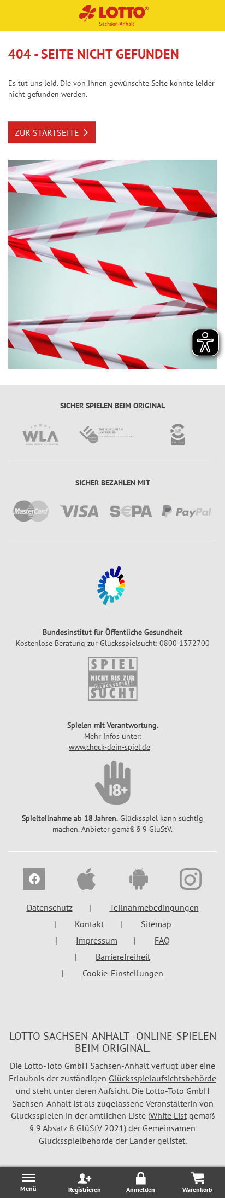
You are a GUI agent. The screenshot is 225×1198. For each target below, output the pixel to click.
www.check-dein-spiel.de (109, 747)
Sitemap (156, 923)
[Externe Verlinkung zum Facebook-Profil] (34, 880)
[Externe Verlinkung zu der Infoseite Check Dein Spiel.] (112, 679)
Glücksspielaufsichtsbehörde (162, 1078)
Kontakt (89, 923)
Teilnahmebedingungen (154, 907)
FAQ (162, 940)
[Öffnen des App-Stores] (87, 880)
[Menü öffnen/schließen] (28, 1182)
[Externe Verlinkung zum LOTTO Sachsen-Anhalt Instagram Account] (191, 880)
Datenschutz (50, 907)
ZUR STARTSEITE (47, 132)
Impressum (96, 940)
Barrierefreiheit (123, 956)
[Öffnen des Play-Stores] (138, 880)
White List (168, 1115)
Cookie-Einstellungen (122, 973)
